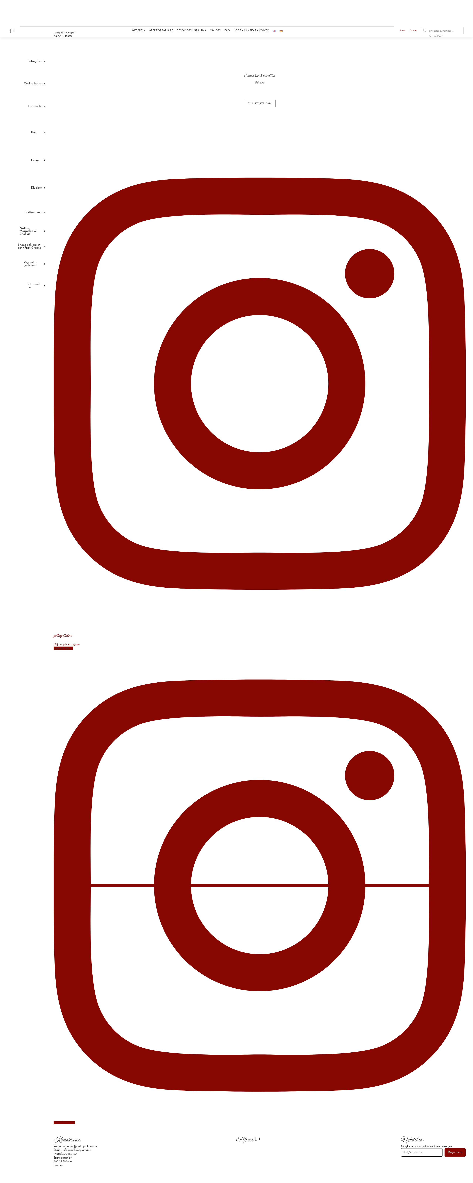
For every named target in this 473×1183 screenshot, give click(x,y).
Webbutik (138, 30)
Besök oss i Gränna (191, 30)
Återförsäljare (161, 30)
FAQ (227, 30)
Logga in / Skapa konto (251, 30)
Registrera (455, 1152)
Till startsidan (259, 103)
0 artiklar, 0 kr (454, 32)
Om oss (215, 30)
